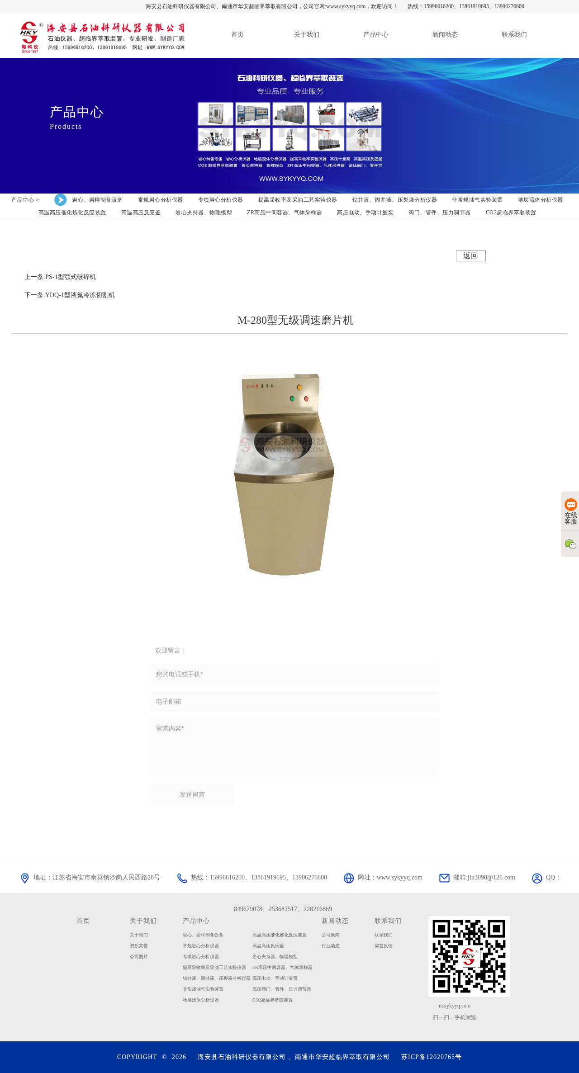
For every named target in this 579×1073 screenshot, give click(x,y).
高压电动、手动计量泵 (275, 978)
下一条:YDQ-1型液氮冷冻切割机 (69, 295)
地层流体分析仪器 (201, 999)
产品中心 (196, 920)
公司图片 (139, 956)
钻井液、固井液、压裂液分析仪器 (217, 978)
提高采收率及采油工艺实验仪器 (214, 967)
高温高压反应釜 (268, 945)
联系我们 (388, 920)
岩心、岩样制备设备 (203, 934)
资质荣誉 (139, 945)
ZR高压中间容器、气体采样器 (282, 967)
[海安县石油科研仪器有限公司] (101, 35)
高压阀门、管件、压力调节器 (281, 989)
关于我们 (143, 920)
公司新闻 (331, 934)
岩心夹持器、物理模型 (275, 956)
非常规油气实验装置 (203, 989)
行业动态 (331, 945)
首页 (83, 920)
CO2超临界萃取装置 (272, 999)
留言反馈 (384, 945)
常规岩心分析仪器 (201, 945)
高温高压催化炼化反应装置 (279, 934)
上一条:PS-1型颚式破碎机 (60, 277)
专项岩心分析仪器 (201, 956)
